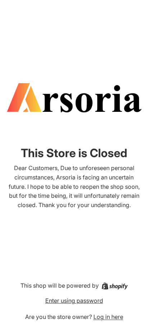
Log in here (108, 316)
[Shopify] (115, 286)
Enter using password (74, 300)
